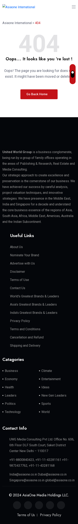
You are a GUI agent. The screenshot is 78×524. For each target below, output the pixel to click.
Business (11, 371)
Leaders (10, 395)
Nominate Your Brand (24, 255)
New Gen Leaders (53, 395)
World (45, 412)
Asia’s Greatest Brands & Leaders (33, 304)
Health (9, 387)
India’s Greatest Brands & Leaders (33, 313)
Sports (46, 404)
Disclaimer (17, 272)
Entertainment (51, 379)
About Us (16, 247)
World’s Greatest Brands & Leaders (34, 296)
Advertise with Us (22, 263)
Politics (10, 404)
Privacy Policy (20, 321)
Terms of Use (19, 280)
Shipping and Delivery (25, 345)
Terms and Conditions (25, 329)
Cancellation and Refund (27, 337)
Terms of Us (26, 515)
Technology (13, 412)
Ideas (45, 387)
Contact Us (17, 288)
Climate (46, 371)
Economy (11, 379)
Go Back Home (37, 94)
